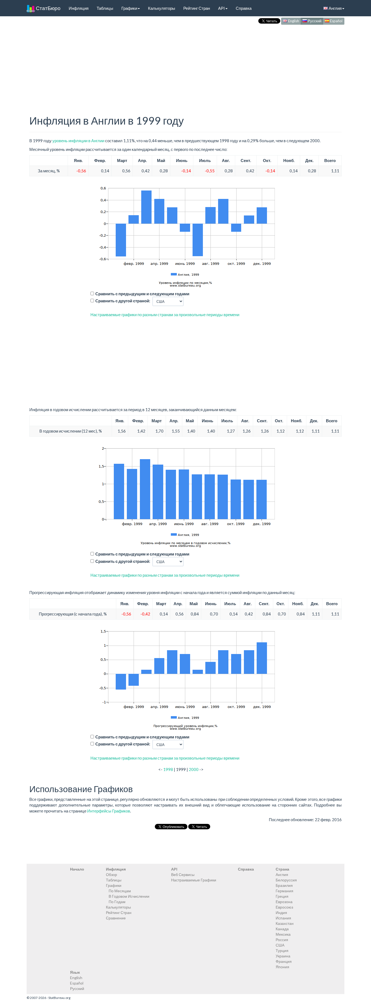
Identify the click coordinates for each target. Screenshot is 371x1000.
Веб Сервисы (182, 874)
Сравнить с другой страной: (122, 300)
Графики (129, 8)
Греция (282, 896)
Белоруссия (286, 880)
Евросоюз (284, 907)
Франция (284, 961)
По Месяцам (120, 890)
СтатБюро (48, 8)
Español (335, 21)
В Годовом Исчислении (129, 896)
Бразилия (284, 885)
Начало (77, 869)
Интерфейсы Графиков (108, 810)
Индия (281, 912)
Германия (284, 890)
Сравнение (116, 918)
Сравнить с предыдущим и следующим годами (142, 293)
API (221, 8)
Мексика (283, 934)
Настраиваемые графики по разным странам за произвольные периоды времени (164, 314)
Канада (282, 928)
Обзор (111, 874)
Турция (282, 950)
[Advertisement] (185, 64)
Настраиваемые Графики (193, 880)
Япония (282, 966)
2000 (194, 769)
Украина (283, 956)
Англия (335, 8)
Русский (314, 21)
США (280, 945)
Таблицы (105, 8)
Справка (243, 8)
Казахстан (285, 923)
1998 (168, 769)
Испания (283, 918)
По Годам (117, 901)
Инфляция (79, 8)
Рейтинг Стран (196, 8)
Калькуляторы (161, 8)
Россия (282, 939)
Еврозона (284, 901)
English (293, 21)
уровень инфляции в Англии (78, 140)
